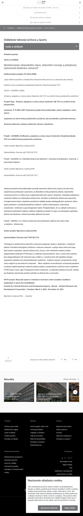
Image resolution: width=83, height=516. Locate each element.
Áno (65, 359)
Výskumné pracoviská (63, 426)
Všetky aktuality (69, 379)
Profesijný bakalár (36, 429)
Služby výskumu (61, 429)
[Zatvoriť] (2, 2)
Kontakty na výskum (63, 439)
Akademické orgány (11, 429)
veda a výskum (14, 46)
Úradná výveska (9, 436)
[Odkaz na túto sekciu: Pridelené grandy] (19, 54)
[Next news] (75, 392)
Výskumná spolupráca (63, 436)
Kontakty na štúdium (37, 442)
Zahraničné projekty (11, 466)
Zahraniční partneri (10, 460)
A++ (70, 457)
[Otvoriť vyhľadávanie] (80, 2)
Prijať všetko (70, 508)
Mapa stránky (67, 465)
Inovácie (59, 433)
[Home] (4, 28)
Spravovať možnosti (49, 508)
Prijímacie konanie (36, 436)
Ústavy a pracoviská (11, 426)
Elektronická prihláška (37, 439)
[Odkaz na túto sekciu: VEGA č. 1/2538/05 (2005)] (25, 90)
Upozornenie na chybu (64, 474)
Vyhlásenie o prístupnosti (63, 471)
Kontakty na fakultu (11, 439)
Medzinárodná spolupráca (13, 457)
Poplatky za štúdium (37, 433)
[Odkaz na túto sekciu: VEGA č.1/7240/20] (19, 59)
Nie (75, 359)
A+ (65, 458)
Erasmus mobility (10, 463)
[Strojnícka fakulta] (41, 2)
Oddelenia (10, 28)
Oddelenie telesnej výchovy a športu (29, 28)
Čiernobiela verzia (66, 461)
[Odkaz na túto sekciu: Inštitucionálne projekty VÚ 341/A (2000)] (37, 73)
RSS (70, 468)
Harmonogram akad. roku (39, 426)
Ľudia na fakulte (9, 433)
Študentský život (36, 445)
